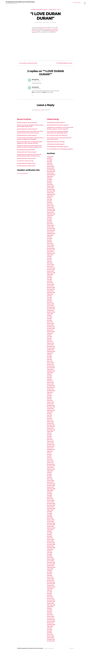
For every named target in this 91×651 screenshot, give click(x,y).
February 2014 (50, 402)
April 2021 (49, 261)
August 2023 (50, 215)
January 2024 (50, 207)
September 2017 (51, 331)
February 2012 (50, 441)
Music (58, 9)
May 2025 (49, 181)
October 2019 (50, 290)
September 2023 (51, 214)
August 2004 (50, 588)
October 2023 (50, 212)
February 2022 (50, 245)
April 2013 (49, 418)
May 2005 (49, 573)
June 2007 (49, 533)
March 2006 (50, 557)
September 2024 (51, 194)
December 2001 (51, 639)
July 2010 (49, 472)
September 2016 (51, 351)
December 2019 (51, 287)
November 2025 (51, 171)
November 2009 (51, 485)
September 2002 (51, 624)
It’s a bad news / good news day (25, 160)
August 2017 (50, 333)
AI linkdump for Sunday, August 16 (55, 144)
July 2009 (49, 492)
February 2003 (50, 616)
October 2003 (50, 603)
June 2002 (49, 629)
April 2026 (49, 163)
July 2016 (49, 354)
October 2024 (50, 192)
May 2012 (49, 436)
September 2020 (51, 272)
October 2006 (50, 546)
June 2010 (49, 474)
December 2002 (51, 619)
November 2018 (51, 308)
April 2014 (49, 398)
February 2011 (50, 461)
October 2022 (50, 232)
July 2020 (49, 276)
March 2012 (50, 439)
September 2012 (51, 429)
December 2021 (51, 248)
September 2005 (51, 567)
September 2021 (51, 253)
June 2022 (49, 238)
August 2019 (50, 294)
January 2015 (50, 384)
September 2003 (51, 605)
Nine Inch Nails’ (54, 30)
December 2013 (51, 405)
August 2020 (50, 274)
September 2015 (51, 371)
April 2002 (49, 632)
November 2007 (51, 524)
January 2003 (50, 618)
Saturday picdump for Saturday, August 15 (57, 146)
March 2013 (50, 420)
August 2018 (50, 313)
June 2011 (49, 454)
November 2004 (51, 583)
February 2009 (50, 500)
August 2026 (50, 156)
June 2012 (49, 434)
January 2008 (50, 521)
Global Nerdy (53, 119)
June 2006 (49, 552)
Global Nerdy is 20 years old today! (55, 141)
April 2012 (49, 438)
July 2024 (49, 197)
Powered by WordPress (49, 648)
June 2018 (49, 317)
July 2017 (49, 335)
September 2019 (51, 292)
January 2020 (50, 285)
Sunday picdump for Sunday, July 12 (26, 165)
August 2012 (50, 431)
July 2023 (49, 217)
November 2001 (51, 641)
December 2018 (51, 307)
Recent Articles (24, 119)
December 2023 (51, 209)
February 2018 (50, 323)
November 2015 (51, 367)
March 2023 (50, 223)
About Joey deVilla (76, 2)
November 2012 (51, 426)
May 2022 (49, 240)
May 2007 (49, 534)
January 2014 (50, 403)
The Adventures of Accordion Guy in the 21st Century (20, 1)
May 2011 (49, 456)
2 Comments (54, 22)
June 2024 (49, 199)
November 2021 (51, 250)
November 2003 (51, 601)
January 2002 (50, 637)
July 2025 (49, 178)
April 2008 (49, 516)
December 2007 (51, 523)
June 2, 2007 (46, 22)
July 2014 (49, 393)
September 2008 (51, 508)
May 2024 (49, 200)
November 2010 (51, 465)
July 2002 (49, 627)
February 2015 (50, 382)
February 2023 (50, 225)
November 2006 (51, 544)
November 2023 (51, 210)
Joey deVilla (39, 22)
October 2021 (50, 251)
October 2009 (50, 487)
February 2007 (50, 539)
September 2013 (51, 410)
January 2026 (50, 168)
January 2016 (50, 364)
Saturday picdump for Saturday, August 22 (57, 125)
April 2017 (49, 340)
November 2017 (51, 328)
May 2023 (49, 220)
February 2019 (50, 304)
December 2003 (51, 600)
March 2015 (50, 380)
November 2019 (51, 289)
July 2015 (49, 374)
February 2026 (50, 166)
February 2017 (50, 343)
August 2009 (50, 490)
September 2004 (51, 587)
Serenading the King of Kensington (26, 149)
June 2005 (49, 572)
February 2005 (50, 578)
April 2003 (49, 613)
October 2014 (50, 389)
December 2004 (51, 582)
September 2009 (51, 488)
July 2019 (49, 295)
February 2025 (50, 186)
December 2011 (50, 444)
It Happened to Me (52, 9)
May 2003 (49, 611)
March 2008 (50, 518)
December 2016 (51, 346)
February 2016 (50, 362)
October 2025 (50, 173)
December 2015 (51, 366)
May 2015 (49, 377)
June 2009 (49, 493)
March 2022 (50, 243)
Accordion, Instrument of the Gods (39, 9)
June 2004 (49, 591)
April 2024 (49, 202)
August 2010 (50, 470)
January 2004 (50, 598)
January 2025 (50, 187)
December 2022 (51, 228)
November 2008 (51, 505)
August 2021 (50, 254)
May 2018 (49, 318)
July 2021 (49, 256)
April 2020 (49, 281)
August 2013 (50, 411)
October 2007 (50, 526)
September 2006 (51, 547)
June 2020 (49, 277)
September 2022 (51, 233)
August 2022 (50, 235)
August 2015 (50, 372)
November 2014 (51, 387)
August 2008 (50, 510)
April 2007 (49, 536)
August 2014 (50, 392)
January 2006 (50, 560)
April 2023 (49, 222)
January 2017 (50, 344)
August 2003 (50, 606)
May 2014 (49, 397)
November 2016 (51, 348)
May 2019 (49, 299)
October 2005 (50, 565)
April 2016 (49, 359)
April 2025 (49, 182)
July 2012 (49, 433)
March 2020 (50, 282)
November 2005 (51, 564)
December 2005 (51, 562)
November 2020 (51, 269)
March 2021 (50, 263)
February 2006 (50, 559)
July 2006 (49, 551)
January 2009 (50, 501)
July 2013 (49, 413)
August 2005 (50, 569)
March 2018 (50, 321)
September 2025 (51, 174)
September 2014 (51, 390)
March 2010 (50, 479)
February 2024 (50, 205)
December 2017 (51, 326)
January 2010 (50, 482)
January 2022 (50, 246)
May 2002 (49, 631)
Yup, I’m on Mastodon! (22, 173)
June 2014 (49, 395)
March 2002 (50, 634)
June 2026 (49, 160)
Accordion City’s (48, 29)
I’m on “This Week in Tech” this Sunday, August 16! (60, 149)
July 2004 (49, 590)
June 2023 (49, 218)
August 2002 (50, 626)
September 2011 (51, 449)
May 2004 (49, 593)
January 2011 (50, 462)
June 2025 (49, 179)
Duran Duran (42, 27)
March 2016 (50, 361)
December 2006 (51, 542)
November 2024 (51, 191)
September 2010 (51, 469)
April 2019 (49, 300)
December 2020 (51, 268)
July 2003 (49, 608)
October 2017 (50, 330)
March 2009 (50, 498)
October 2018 (50, 310)
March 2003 (50, 614)
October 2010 (50, 467)
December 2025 (51, 169)
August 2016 (50, 353)
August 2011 (50, 451)
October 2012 (50, 428)
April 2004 (49, 595)
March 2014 (50, 400)
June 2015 (49, 375)
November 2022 (51, 230)
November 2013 (51, 407)
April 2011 (49, 457)
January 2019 (50, 305)
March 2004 (50, 596)
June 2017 (49, 336)
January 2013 (50, 423)
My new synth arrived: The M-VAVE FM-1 (57, 135)
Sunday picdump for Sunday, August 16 (27, 129)
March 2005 (50, 577)
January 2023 (50, 227)
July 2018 (49, 315)
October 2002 (50, 622)
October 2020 (50, 271)
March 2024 (50, 204)
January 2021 (50, 266)
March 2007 (50, 537)
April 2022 (49, 241)
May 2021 (49, 259)
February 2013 (50, 421)
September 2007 (51, 528)
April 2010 (49, 477)
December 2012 (51, 425)
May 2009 (49, 495)
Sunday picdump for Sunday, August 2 (27, 152)
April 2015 (49, 379)
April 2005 (49, 575)
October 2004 (50, 585)
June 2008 (49, 513)
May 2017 (49, 338)
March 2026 (50, 164)
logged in (39, 109)
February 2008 (50, 519)
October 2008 (50, 506)
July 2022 (49, 236)
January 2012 (50, 443)
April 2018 (49, 320)
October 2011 (50, 447)
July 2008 (49, 511)
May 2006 (49, 554)
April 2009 (49, 497)
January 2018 (50, 325)
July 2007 (49, 531)
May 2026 (49, 161)
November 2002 (51, 621)
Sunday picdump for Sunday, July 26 (26, 158)
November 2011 (51, 446)
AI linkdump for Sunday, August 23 (56, 122)
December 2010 (51, 464)
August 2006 (50, 549)
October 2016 (50, 349)
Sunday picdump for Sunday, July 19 (26, 163)
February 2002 (50, 636)
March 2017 (50, 341)
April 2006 (49, 555)
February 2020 (50, 284)
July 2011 (49, 452)
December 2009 (51, 483)
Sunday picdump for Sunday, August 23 (27, 122)
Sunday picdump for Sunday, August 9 (27, 135)
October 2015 (50, 369)
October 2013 (50, 408)
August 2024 (50, 196)
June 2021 (49, 258)
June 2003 (49, 609)
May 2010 (49, 475)
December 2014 (51, 385)
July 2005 (49, 570)
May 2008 (49, 515)
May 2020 (49, 279)
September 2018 (51, 312)
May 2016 (49, 357)
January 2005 (50, 580)
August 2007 (50, 529)
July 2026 (49, 158)
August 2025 (50, 176)
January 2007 (50, 541)
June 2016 (49, 356)
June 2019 (49, 297)
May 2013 (49, 416)
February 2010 (50, 480)
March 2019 (50, 302)
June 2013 (49, 415)
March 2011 (49, 459)
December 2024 (51, 189)
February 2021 (50, 264)
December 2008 (51, 503)
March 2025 (50, 184)
